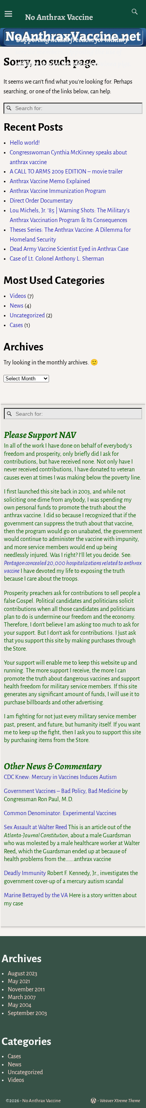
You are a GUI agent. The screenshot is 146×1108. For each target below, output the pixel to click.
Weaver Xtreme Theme (120, 1100)
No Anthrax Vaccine (59, 17)
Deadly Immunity (25, 873)
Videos (18, 296)
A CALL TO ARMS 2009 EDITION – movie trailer (66, 171)
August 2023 (22, 973)
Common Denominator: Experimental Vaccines (60, 813)
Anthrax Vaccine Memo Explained (50, 181)
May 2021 (19, 981)
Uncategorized (27, 315)
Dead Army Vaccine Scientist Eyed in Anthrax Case (69, 249)
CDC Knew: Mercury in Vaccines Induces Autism (60, 777)
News (16, 306)
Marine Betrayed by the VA (36, 895)
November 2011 (26, 989)
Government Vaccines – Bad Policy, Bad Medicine (62, 791)
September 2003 (27, 1013)
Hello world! (25, 143)
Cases (16, 325)
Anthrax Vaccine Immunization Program (58, 191)
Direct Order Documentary (41, 201)
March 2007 (22, 997)
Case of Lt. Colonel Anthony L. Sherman (57, 259)
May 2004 (20, 1005)
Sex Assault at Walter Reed (35, 827)
